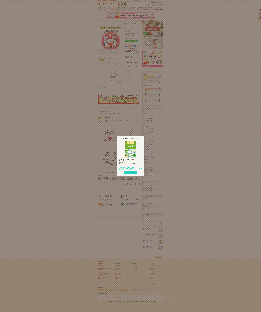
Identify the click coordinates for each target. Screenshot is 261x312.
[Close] (144, 136)
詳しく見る (130, 172)
